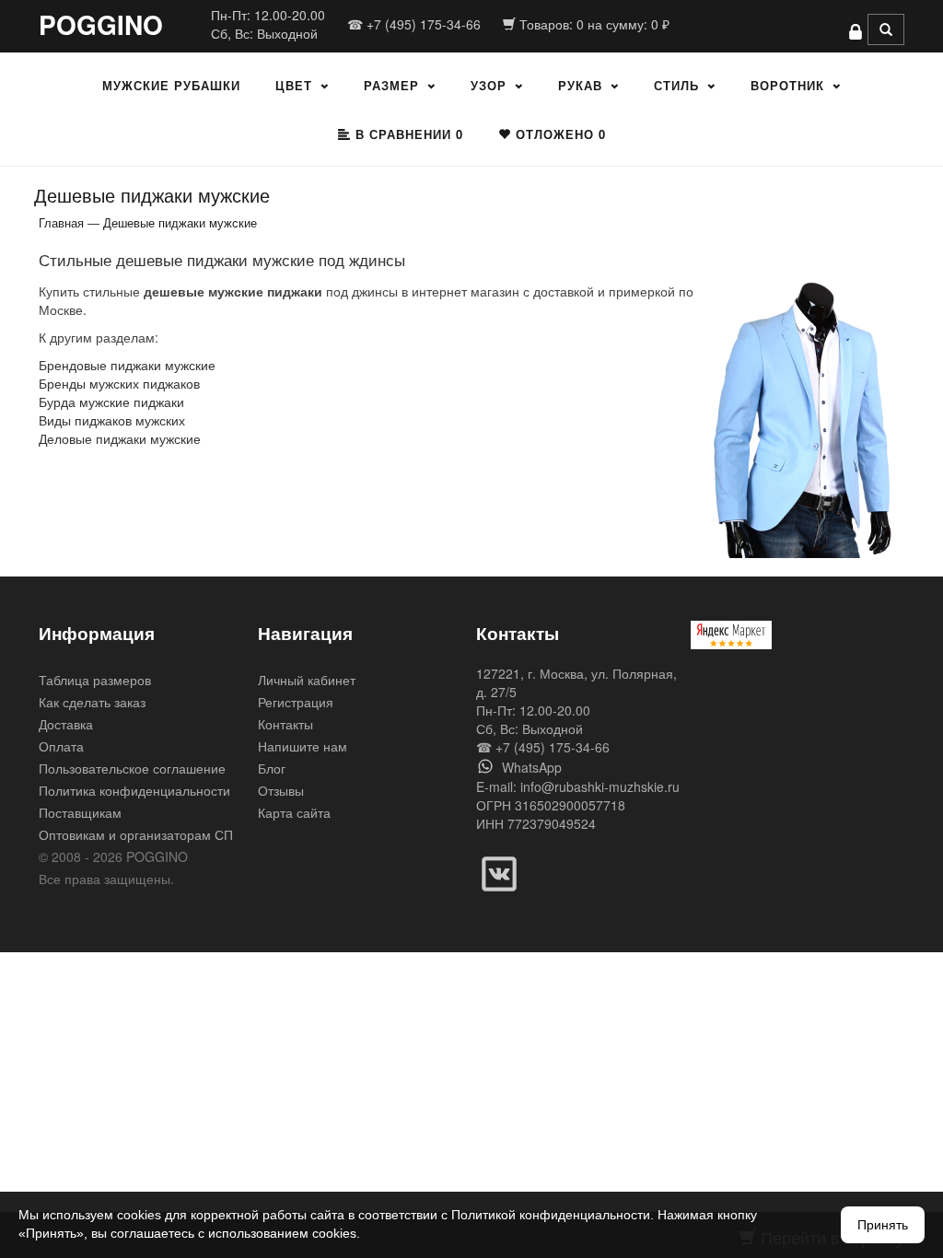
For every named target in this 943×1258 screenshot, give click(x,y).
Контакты (285, 724)
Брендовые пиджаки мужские (127, 364)
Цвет (293, 85)
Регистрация (295, 702)
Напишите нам (302, 746)
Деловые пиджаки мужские (120, 438)
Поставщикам (80, 812)
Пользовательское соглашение (132, 768)
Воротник (787, 85)
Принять (882, 1224)
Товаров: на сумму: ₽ (592, 24)
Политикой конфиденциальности (550, 1214)
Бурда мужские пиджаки (111, 401)
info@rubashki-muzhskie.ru (600, 786)
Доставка (66, 724)
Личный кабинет (306, 679)
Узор (488, 85)
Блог (271, 768)
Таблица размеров (95, 679)
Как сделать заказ (92, 702)
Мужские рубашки (171, 85)
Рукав (580, 85)
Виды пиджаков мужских (112, 420)
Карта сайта (294, 812)
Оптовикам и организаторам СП (136, 834)
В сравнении (407, 134)
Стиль (676, 85)
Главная (61, 222)
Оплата (61, 746)
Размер (391, 85)
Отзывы (281, 790)
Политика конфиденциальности (134, 790)
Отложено (558, 134)
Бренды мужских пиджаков (119, 383)
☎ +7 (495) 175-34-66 (414, 24)
